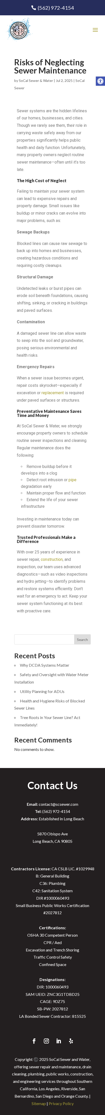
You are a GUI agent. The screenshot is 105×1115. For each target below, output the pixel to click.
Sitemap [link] (39, 1103)
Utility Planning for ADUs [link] (42, 691)
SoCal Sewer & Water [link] (36, 80)
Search (82, 639)
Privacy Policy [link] (61, 1103)
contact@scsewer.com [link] (52, 804)
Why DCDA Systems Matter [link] (44, 665)
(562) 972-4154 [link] (56, 8)
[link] (100, 81)
